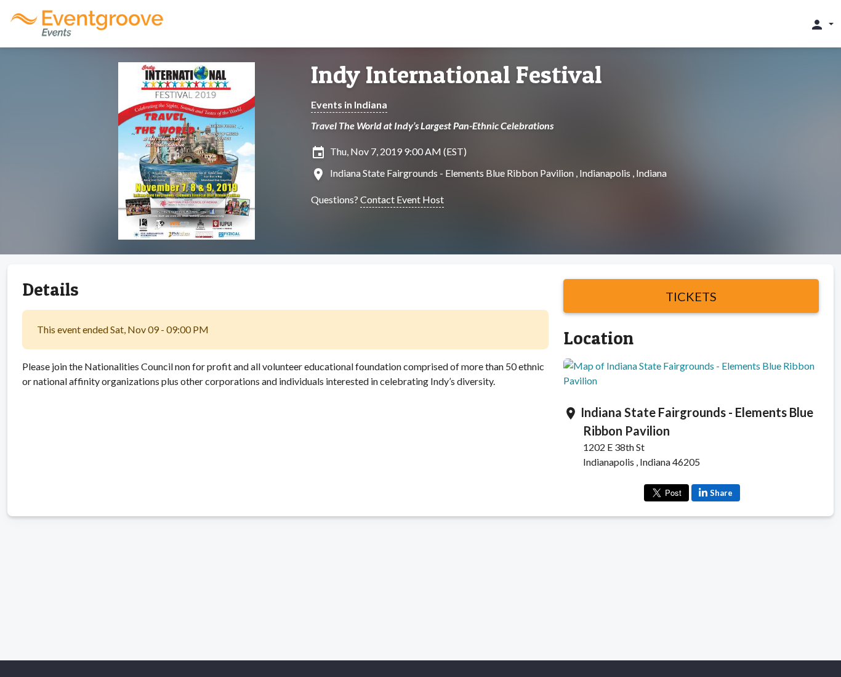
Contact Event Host (402, 199)
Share (721, 493)
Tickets (691, 296)
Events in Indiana (349, 104)
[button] (822, 24)
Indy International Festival (456, 74)
